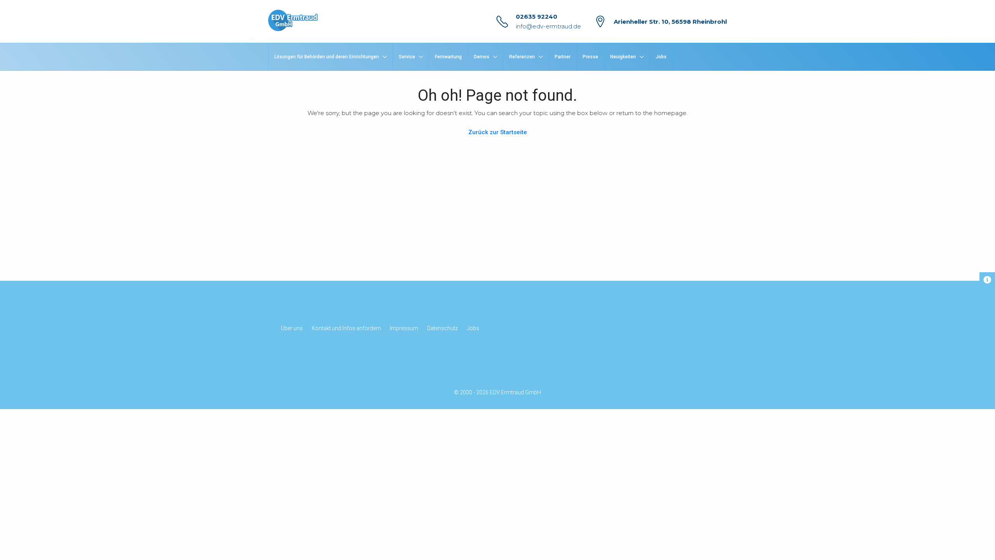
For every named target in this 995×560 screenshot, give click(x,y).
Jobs (661, 57)
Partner (563, 57)
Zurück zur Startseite (497, 132)
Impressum (404, 328)
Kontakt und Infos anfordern (346, 328)
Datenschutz (442, 328)
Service (407, 57)
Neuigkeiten (623, 57)
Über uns (292, 328)
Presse (590, 57)
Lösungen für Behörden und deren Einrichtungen (326, 57)
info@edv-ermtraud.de (548, 26)
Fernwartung (448, 57)
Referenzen (522, 57)
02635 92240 (536, 16)
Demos (481, 57)
